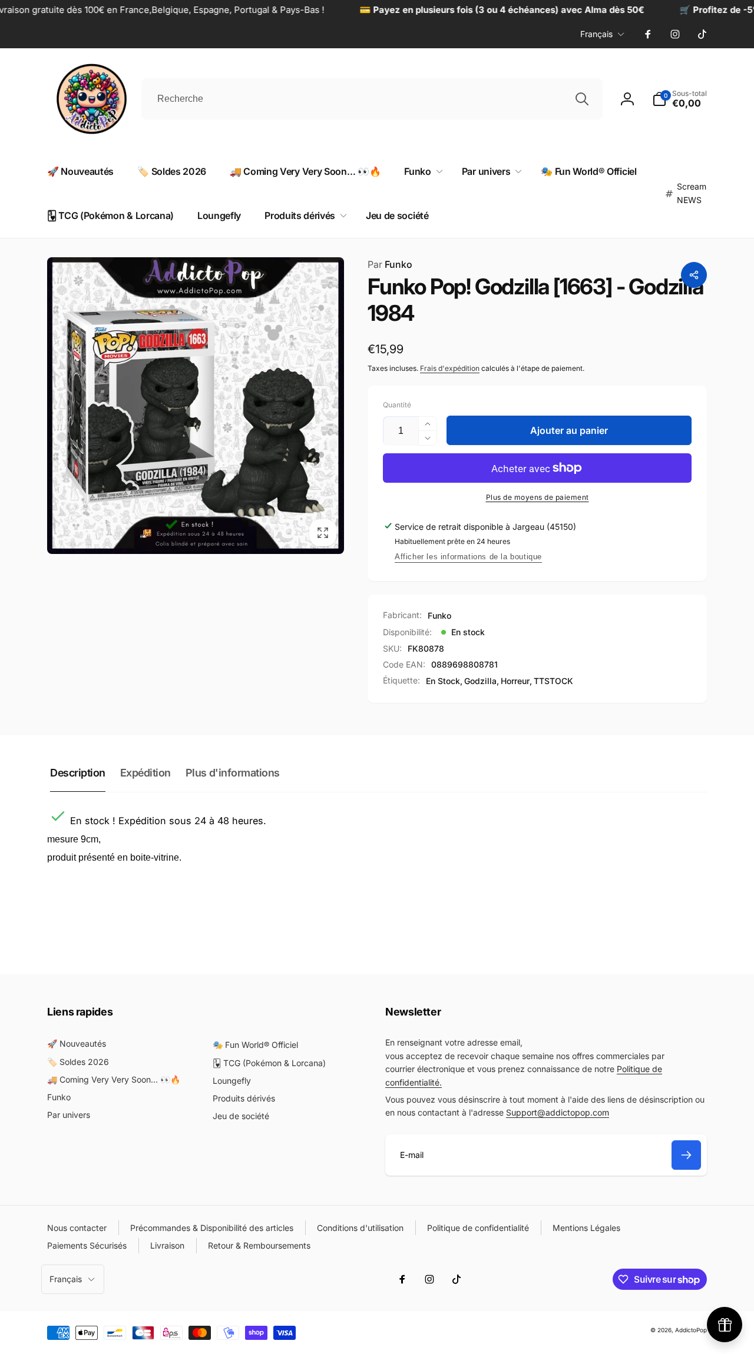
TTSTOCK (553, 681)
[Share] (694, 275)
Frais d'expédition (449, 368)
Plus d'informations (233, 772)
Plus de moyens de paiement (537, 497)
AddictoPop (691, 1329)
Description (77, 772)
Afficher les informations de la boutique (468, 556)
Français (596, 34)
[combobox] (372, 99)
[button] (421, 172)
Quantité (397, 405)
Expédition (145, 772)
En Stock (443, 681)
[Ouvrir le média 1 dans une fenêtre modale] (195, 405)
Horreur (515, 681)
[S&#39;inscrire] (686, 1155)
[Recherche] (582, 99)
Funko (390, 264)
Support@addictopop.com (557, 1112)
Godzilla (480, 681)
